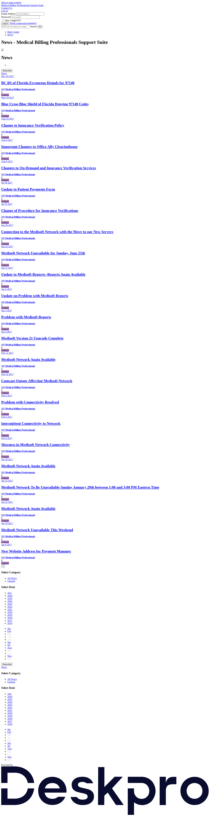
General (11, 581)
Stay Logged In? (13, 20)
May (9, 639)
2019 (9, 615)
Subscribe (6, 70)
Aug (9, 647)
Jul (8, 645)
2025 (9, 598)
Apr (9, 636)
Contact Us (6, 8)
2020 (9, 612)
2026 (9, 595)
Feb (9, 631)
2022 (9, 606)
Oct (9, 653)
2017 (9, 620)
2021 (9, 609)
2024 (9, 601)
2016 (9, 623)
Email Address (8, 13)
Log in (4, 11)
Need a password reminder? (23, 23)
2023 (9, 604)
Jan (9, 628)
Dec (9, 658)
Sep (9, 650)
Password (6, 17)
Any (9, 593)
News (10, 34)
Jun (9, 642)
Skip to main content (11, 2)
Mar (9, 634)
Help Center (13, 32)
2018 (9, 617)
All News (12, 578)
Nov (9, 656)
